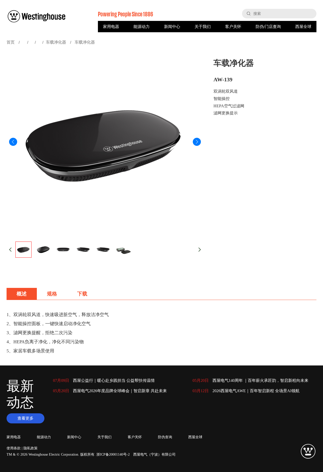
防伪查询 (165, 437)
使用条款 (14, 448)
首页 (11, 42)
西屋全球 (303, 26)
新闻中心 (172, 26)
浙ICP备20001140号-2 (113, 454)
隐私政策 (30, 448)
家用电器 (111, 26)
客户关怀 (233, 26)
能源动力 (141, 26)
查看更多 (25, 418)
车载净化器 (56, 42)
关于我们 (203, 26)
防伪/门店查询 (268, 26)
